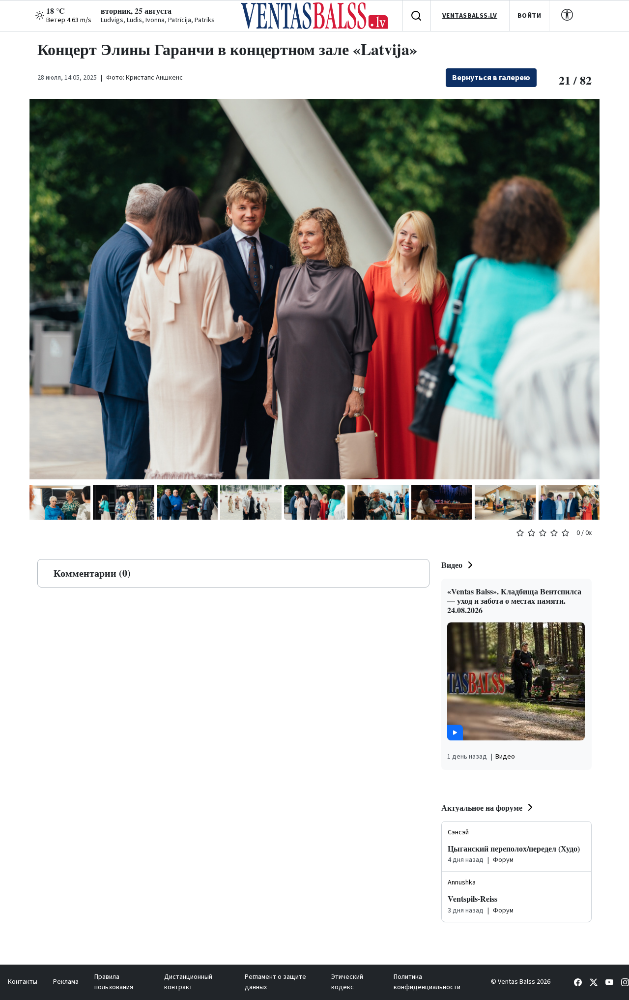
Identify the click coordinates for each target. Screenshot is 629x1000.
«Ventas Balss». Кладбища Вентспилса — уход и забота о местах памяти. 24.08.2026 (514, 601)
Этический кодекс (347, 982)
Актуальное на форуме (481, 807)
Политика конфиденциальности (427, 982)
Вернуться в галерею (491, 77)
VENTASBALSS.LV (469, 16)
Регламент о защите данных (275, 982)
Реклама (66, 982)
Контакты (22, 982)
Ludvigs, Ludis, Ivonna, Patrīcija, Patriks (158, 20)
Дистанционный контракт (188, 982)
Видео (451, 564)
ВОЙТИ (529, 16)
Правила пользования (113, 982)
